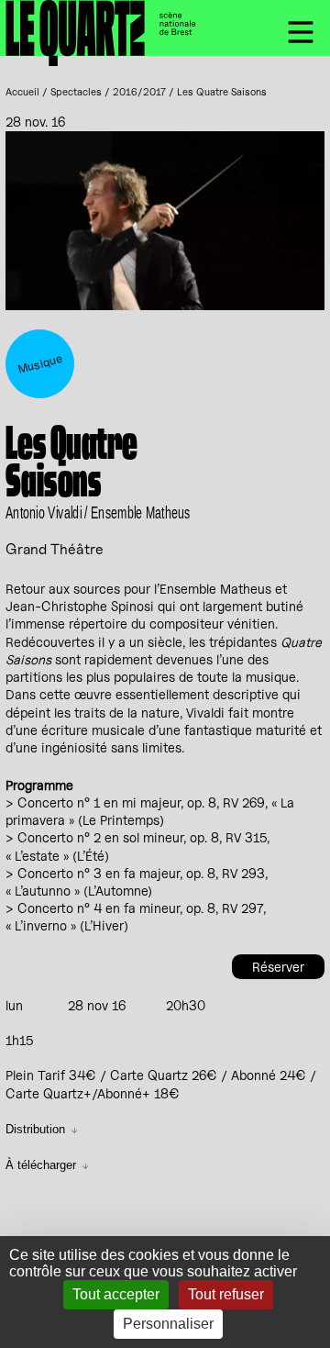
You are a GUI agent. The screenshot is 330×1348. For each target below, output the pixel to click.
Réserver (278, 967)
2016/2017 (139, 91)
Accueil (22, 91)
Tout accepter (116, 1294)
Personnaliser (168, 1323)
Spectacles (76, 91)
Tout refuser (226, 1294)
